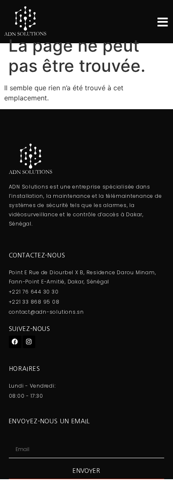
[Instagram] (29, 342)
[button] (162, 22)
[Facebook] (15, 342)
